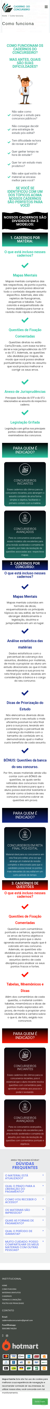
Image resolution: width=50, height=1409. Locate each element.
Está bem (40, 1401)
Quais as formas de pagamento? (19, 1222)
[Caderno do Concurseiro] (16, 7)
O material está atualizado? (16, 1177)
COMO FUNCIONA (9, 1289)
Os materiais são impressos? (17, 1211)
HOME (4, 1286)
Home (4, 16)
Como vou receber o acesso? (21, 1200)
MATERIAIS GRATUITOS (11, 1293)
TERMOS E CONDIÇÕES (11, 1300)
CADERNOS (7, 1296)
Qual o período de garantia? (18, 1232)
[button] (24, 1177)
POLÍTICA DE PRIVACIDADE (13, 1303)
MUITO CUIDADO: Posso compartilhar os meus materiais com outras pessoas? (22, 1246)
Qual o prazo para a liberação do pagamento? (20, 1189)
